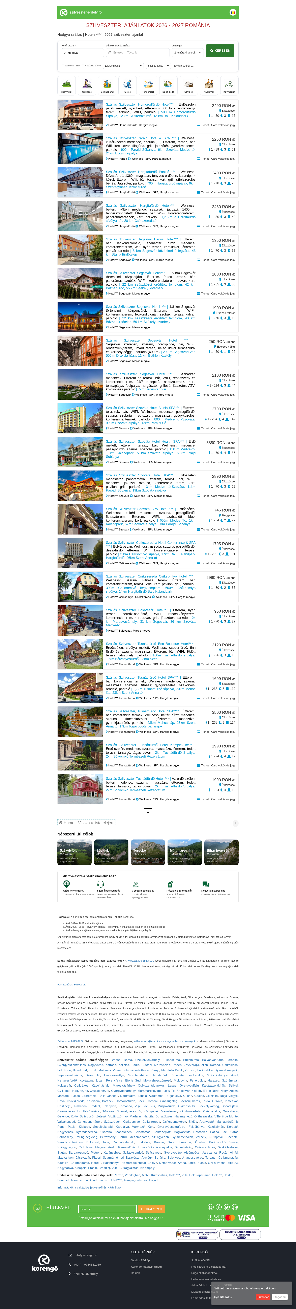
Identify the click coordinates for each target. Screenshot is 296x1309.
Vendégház (132, 1175)
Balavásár (133, 1157)
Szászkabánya (217, 1075)
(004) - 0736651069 (87, 1264)
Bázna (214, 1132)
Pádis (135, 1065)
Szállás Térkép (140, 1260)
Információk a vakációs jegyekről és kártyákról (89, 1187)
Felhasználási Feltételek (71, 984)
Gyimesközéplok (226, 1070)
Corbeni (152, 1101)
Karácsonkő (217, 1142)
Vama (117, 1070)
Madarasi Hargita (141, 1116)
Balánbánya (111, 1162)
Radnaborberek (123, 1142)
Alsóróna (105, 1132)
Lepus (172, 1085)
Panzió (118, 1175)
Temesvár (231, 1101)
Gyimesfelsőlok (182, 1137)
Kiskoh (196, 1090)
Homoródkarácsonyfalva (155, 1147)
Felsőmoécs (91, 1111)
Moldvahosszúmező (157, 1080)
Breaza (159, 1142)
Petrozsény (65, 1137)
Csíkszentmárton (89, 1121)
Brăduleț (104, 1168)
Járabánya (209, 1152)
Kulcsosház (159, 1175)
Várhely (201, 1137)
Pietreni (96, 1152)
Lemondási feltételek (204, 1298)
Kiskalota (144, 1142)
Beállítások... (223, 1297)
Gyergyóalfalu (189, 1085)
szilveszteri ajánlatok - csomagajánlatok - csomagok (165, 1041)
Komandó (125, 1106)
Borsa (128, 1060)
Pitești (96, 1157)
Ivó (125, 1116)
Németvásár (167, 1162)
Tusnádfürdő (171, 1060)
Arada (182, 1162)
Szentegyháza (138, 1075)
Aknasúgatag (168, 1101)
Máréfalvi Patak (172, 1070)
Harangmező (183, 1116)
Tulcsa (75, 1095)
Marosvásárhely (124, 1085)
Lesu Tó (169, 1090)
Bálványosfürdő (213, 1060)
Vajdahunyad (66, 1121)
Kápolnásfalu (101, 1085)
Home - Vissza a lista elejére (88, 823)
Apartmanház (98, 1180)
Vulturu (116, 1168)
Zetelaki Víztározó (109, 1116)
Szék (141, 1101)
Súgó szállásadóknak (204, 1272)
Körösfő (232, 1126)
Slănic (202, 1162)
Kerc (151, 1126)
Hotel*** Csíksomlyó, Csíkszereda (130, 596)
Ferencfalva (114, 1080)
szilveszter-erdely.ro (86, 12)
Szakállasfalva (228, 1147)
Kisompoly (147, 1168)
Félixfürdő (64, 1070)
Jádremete (89, 1095)
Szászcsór (87, 1116)
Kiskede (84, 1126)
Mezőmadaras (139, 1137)
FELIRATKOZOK (151, 1208)
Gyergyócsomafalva (171, 1126)
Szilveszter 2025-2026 (70, 1041)
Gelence (63, 1116)
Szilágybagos (66, 1147)
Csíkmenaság (228, 1157)
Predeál (94, 1106)
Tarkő (192, 1162)
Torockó (232, 1060)
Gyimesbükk (187, 1106)
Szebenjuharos (190, 1101)
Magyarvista (182, 1132)
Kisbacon (80, 1106)
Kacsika (62, 1162)
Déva (61, 1101)
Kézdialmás (216, 1126)
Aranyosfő (207, 1121)
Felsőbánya (197, 1126)
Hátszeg (213, 1080)
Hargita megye (148, 125)
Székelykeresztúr (129, 1111)
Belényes (174, 1157)
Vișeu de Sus (145, 1106)
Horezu (96, 1162)
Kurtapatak (216, 1137)
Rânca (177, 1065)
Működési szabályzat (204, 1291)
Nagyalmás (131, 1168)
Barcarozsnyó (78, 1152)
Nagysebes (65, 1132)
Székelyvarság (209, 1106)
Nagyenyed (80, 1090)
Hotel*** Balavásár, (120, 630)
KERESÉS (222, 50)
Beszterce (200, 1132)
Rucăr (223, 1152)
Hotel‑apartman (199, 1175)
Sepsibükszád (103, 1126)
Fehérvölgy (197, 1080)
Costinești (64, 1106)
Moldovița (180, 1080)
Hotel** (217, 1175)
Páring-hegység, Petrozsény (96, 1137)
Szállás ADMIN (200, 1260)
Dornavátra (128, 1095)
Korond (215, 1065)
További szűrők (182, 65)
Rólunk (135, 1272)
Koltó (74, 1116)
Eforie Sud (133, 1080)
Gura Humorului (179, 1142)
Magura (100, 1147)
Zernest (190, 1070)
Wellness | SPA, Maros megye (154, 259)
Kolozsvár (64, 1085)
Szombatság (183, 1147)
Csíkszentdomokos (151, 1085)
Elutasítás (263, 1297)
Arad (234, 1075)
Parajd (155, 1070)
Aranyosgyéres (192, 1157)
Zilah (204, 1065)
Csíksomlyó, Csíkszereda (141, 1121)
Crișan (187, 1095)
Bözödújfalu (230, 1106)
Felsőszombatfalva (136, 1070)
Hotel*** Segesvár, (120, 293)
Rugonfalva (173, 1095)
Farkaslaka (205, 1070)
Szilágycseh (160, 1137)
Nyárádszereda (86, 1132)
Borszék (108, 1101)
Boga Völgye (229, 1095)
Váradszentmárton (70, 1142)
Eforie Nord (210, 1090)
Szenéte (232, 1137)
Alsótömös (156, 1095)
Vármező (138, 1126)
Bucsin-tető (191, 1060)
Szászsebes (123, 1132)
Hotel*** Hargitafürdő (122, 192)
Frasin (92, 1168)
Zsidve (152, 1162)
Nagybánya (65, 1168)
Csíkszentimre (205, 1147)
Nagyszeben (229, 1090)
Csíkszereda (75, 1101)
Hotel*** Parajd (118, 158)
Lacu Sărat (230, 1132)
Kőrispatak (151, 1111)
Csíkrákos (81, 1085)
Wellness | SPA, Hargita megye (151, 158)
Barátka (160, 1157)
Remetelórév (127, 1147)
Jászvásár (83, 1157)
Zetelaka (212, 1095)
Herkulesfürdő (67, 1080)
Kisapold (80, 1168)
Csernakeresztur (68, 1111)
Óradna (200, 1142)
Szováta (178, 1075)
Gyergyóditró (173, 1152)
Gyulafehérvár (99, 1090)
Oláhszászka (203, 1116)
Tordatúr (210, 1157)
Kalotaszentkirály (213, 1085)
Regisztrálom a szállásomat (208, 1266)
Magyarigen (65, 1157)
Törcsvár (108, 1111)
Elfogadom (280, 1297)
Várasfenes (169, 1111)
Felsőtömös (143, 1132)
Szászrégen (112, 1121)
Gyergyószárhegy (123, 1090)
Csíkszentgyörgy (174, 1121)
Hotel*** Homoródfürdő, (123, 125)
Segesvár (183, 1090)
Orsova (217, 1101)
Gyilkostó (63, 1090)
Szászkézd (153, 1152)
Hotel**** (116, 1180)
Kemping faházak (135, 1180)
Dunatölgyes (164, 1116)
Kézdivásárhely (190, 1111)
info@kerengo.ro (86, 1255)
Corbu (122, 1137)
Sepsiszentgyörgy (69, 1075)
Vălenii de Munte (226, 1116)
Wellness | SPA (72, 65)
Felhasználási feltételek (206, 1279)
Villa (184, 1175)
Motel (146, 1175)
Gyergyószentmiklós (71, 1065)
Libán (99, 1080)
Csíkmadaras (79, 1162)
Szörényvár (230, 1080)
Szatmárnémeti (113, 1157)
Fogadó (154, 1180)
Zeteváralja (191, 1065)
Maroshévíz (162, 1065)
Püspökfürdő (166, 1106)
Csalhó (199, 1095)
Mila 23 (233, 1162)
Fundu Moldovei (100, 1070)
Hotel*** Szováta (119, 428)
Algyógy (147, 1157)
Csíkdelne (85, 1147)
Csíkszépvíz (162, 1132)
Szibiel (233, 1085)
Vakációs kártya (93, 65)
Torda (206, 1101)
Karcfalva (122, 1126)
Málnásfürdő (224, 1121)
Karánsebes (112, 1152)
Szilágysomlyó (133, 1152)
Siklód (193, 1121)
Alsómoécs (192, 1152)
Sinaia (233, 1142)
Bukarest (92, 1142)
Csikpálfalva (211, 1111)
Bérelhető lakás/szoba (72, 1180)
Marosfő (63, 1095)
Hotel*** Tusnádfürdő (122, 664)
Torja (105, 1142)
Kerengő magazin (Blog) (146, 1266)
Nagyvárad (95, 1065)
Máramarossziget (150, 1090)
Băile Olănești (108, 1095)
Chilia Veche (216, 1162)
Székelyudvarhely (147, 1060)
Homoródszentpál (133, 1162)
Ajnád (234, 1152)
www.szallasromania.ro (141, 960)
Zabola (142, 1095)
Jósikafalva (195, 1075)
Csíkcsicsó (230, 1065)
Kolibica (123, 1065)
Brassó (116, 1060)
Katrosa (111, 1065)
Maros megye (141, 293)
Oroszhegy (230, 1111)
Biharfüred (80, 1070)
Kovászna (86, 1080)
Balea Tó (93, 1075)
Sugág (61, 1152)
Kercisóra (93, 1101)
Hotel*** (174, 1175)
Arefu (112, 1147)
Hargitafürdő (160, 1075)
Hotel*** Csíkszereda (122, 563)
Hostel (228, 1175)
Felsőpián (109, 1106)
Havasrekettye (114, 1075)
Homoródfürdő (125, 1101)
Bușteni (147, 1065)
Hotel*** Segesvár (120, 259)
